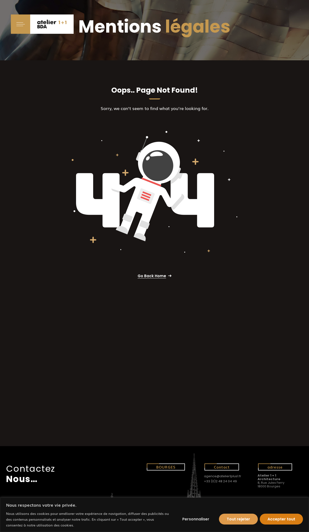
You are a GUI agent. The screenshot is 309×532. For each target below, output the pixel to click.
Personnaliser (195, 519)
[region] (154, 514)
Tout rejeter (238, 519)
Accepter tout (281, 519)
